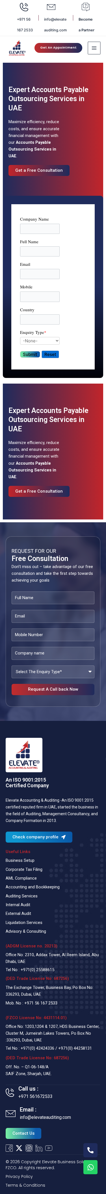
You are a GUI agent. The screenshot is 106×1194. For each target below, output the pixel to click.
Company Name (34, 219)
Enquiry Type (33, 332)
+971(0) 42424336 (37, 1048)
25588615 (45, 969)
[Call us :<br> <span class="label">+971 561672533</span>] (10, 1092)
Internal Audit (18, 904)
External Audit (18, 913)
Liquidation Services (24, 922)
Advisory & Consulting (26, 931)
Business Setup (20, 860)
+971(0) (28, 969)
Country (27, 309)
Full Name (29, 241)
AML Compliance (21, 878)
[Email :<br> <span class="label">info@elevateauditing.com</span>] (11, 1114)
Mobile (26, 287)
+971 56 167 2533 (40, 1003)
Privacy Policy (19, 1176)
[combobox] (40, 341)
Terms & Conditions (25, 1185)
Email (25, 264)
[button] (58, 48)
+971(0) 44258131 (75, 1048)
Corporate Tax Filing (24, 869)
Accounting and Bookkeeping (33, 886)
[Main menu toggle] (94, 48)
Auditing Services (22, 896)
